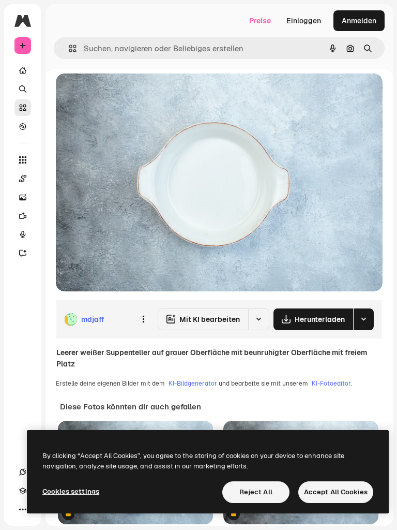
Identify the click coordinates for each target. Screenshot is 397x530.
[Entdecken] (22, 126)
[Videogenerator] (22, 216)
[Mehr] (22, 509)
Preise (260, 20)
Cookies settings (70, 491)
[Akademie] (22, 490)
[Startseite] (22, 70)
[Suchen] (22, 89)
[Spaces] (22, 178)
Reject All (255, 492)
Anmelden (359, 20)
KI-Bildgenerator (193, 383)
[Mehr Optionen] (143, 319)
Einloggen (303, 20)
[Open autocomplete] (68, 48)
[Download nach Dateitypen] (363, 319)
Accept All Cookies (336, 492)
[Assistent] (22, 253)
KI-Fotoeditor (331, 383)
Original (122, 93)
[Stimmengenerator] (22, 234)
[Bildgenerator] (22, 197)
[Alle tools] (22, 160)
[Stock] (22, 107)
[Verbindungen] (22, 472)
